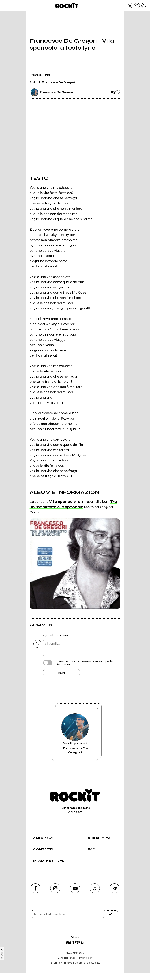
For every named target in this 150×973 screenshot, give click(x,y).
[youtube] (75, 888)
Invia (61, 673)
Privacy (2, 955)
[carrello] (130, 6)
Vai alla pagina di (75, 747)
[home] (67, 5)
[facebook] (35, 888)
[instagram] (55, 888)
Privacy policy (85, 957)
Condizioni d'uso (67, 957)
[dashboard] (144, 6)
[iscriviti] (110, 914)
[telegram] (114, 888)
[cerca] (137, 6)
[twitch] (95, 888)
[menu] (6, 6)
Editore (72, 939)
